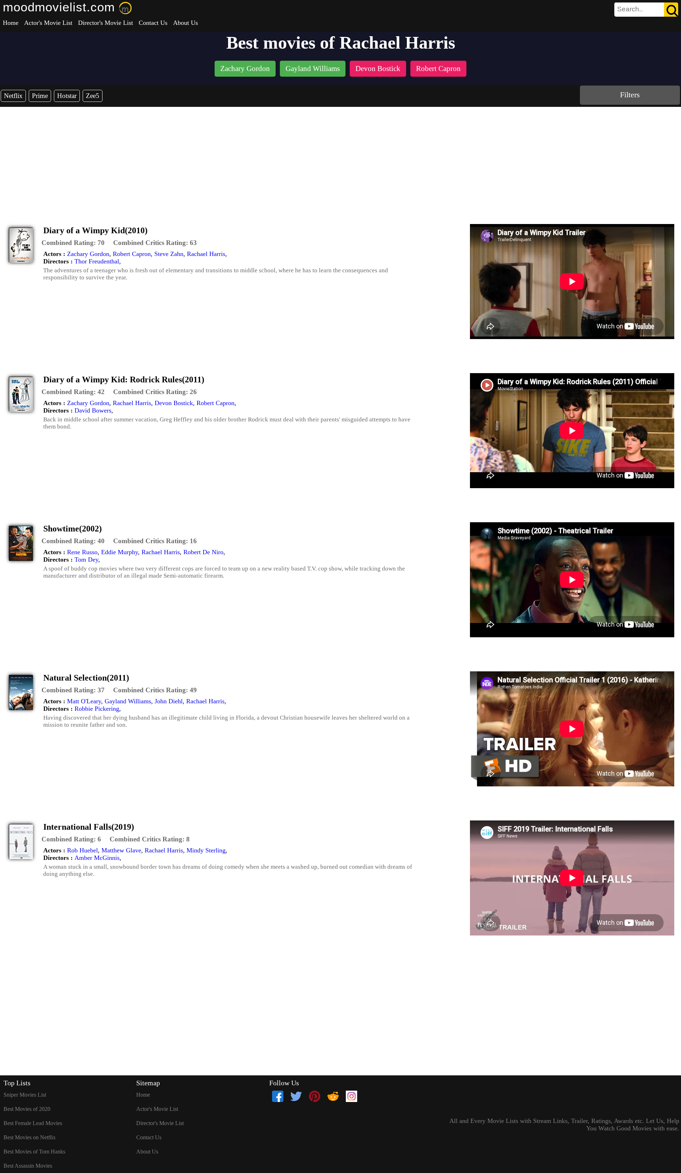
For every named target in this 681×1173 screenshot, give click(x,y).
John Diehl (169, 701)
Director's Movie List (105, 22)
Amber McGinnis (97, 857)
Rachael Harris (206, 253)
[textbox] (630, 9)
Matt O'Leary (84, 701)
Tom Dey (86, 559)
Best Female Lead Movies (33, 1123)
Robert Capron (132, 253)
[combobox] (630, 9)
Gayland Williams (128, 701)
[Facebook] (277, 1096)
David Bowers (92, 410)
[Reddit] (333, 1096)
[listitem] (245, 69)
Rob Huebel (82, 850)
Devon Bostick (174, 403)
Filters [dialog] (630, 94)
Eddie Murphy (119, 552)
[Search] (671, 9)
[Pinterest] (314, 1096)
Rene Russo (82, 552)
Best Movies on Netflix (30, 1137)
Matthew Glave (121, 850)
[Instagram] (351, 1096)
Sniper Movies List (25, 1095)
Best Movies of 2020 (27, 1109)
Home (10, 22)
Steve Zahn (168, 253)
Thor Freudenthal (96, 261)
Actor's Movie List (48, 22)
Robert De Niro (203, 552)
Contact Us (153, 22)
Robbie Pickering (96, 708)
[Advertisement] (340, 160)
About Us (185, 22)
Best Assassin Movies (28, 1166)
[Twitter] (296, 1096)
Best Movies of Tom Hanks (34, 1152)
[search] (646, 9)
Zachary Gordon (88, 253)
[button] (73, 243)
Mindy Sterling (206, 850)
